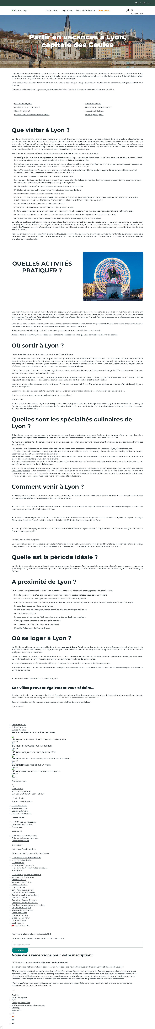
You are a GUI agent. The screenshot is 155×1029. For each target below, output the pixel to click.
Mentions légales (19, 997)
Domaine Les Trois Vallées (23, 892)
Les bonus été (18, 923)
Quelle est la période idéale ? (98, 107)
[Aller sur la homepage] (14, 778)
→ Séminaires (18, 863)
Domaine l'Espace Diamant (24, 900)
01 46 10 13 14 (17, 789)
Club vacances (18, 887)
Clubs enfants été (20, 915)
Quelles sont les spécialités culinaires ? (31, 115)
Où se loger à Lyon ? (94, 115)
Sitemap (16, 1008)
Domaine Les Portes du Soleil (25, 895)
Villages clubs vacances (22, 910)
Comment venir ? (93, 104)
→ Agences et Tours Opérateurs (26, 858)
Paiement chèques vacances (25, 838)
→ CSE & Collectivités (21, 860)
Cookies (15, 995)
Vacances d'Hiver (19, 885)
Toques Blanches (108, 468)
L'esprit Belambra (20, 811)
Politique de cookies (21, 1003)
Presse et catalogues (21, 813)
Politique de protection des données (28, 1005)
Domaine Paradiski (20, 897)
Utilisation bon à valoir (22, 824)
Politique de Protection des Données (34, 985)
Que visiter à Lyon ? (23, 104)
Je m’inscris (20, 950)
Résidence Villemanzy (25, 647)
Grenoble (59, 695)
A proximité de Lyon (94, 111)
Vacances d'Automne (21, 882)
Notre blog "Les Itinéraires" (24, 849)
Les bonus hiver (19, 920)
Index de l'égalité (19, 808)
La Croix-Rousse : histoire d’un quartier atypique (36, 678)
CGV (14, 1000)
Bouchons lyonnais (21, 471)
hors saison (75, 566)
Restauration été (19, 913)
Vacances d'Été (19, 880)
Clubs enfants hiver (21, 918)
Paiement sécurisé (20, 841)
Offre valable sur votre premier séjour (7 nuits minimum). (38, 938)
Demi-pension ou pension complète (28, 905)
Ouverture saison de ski (22, 890)
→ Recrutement (19, 806)
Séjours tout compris (21, 908)
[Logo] (19, 10)
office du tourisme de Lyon (78, 702)
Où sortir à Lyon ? (22, 111)
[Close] (14, 990)
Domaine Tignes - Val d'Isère (25, 903)
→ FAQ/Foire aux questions (24, 822)
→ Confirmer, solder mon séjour (26, 875)
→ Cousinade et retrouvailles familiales (29, 868)
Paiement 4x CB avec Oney (24, 835)
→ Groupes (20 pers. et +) (23, 865)
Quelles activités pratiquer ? (27, 107)
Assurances (17, 827)
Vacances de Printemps (23, 877)
